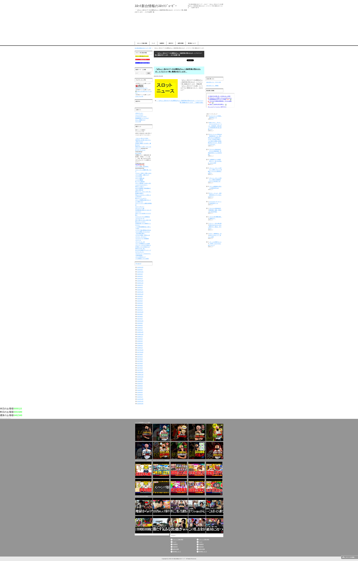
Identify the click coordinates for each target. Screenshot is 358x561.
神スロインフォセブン (140, 198)
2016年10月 (140, 376)
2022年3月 (140, 305)
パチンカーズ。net (140, 242)
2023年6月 (140, 287)
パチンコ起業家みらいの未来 (142, 243)
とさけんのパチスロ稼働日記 (142, 216)
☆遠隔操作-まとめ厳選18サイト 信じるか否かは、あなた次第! (215, 161)
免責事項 (162, 43)
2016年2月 (140, 394)
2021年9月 (140, 314)
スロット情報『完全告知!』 (142, 166)
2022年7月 (140, 298)
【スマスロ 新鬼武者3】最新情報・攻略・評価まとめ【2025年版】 (214, 210)
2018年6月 (140, 338)
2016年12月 (140, 372)
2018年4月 (140, 341)
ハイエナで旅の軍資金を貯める (143, 230)
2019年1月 (140, 330)
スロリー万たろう (139, 206)
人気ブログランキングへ (141, 88)
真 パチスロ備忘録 (140, 181)
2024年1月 (140, 278)
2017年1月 (140, 370)
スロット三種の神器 (142, 43)
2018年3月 (140, 343)
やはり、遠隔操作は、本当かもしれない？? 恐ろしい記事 (214, 235)
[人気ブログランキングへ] (139, 86)
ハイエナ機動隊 (139, 180)
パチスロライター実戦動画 (142, 238)
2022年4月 (140, 303)
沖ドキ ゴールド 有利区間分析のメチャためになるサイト (214, 195)
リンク (153, 43)
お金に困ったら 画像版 (212, 85)
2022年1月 (140, 309)
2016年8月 (140, 381)
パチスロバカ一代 (139, 218)
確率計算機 (180, 43)
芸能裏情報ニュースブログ (142, 118)
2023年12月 (140, 280)
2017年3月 (140, 365)
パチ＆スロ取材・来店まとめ (142, 235)
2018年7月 (140, 336)
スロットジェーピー (5, 418)
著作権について (192, 43)
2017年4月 (140, 363)
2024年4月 (140, 274)
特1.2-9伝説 (138, 153)
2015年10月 (140, 403)
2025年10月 (140, 267)
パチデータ (138, 240)
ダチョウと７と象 (139, 208)
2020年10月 (140, 321)
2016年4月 (140, 390)
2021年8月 (140, 316)
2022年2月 (140, 307)
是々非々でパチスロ (140, 150)
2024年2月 (140, 276)
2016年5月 (140, 388)
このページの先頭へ (350, 557)
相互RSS (171, 43)
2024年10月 (140, 271)
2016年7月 (140, 383)
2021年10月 (140, 312)
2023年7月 (140, 285)
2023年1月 (140, 289)
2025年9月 (140, 269)
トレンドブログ (139, 115)
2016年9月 (140, 379)
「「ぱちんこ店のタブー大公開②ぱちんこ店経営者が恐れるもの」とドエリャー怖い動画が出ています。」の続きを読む (179, 101)
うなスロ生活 (138, 176)
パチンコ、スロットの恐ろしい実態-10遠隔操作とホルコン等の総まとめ (214, 179)
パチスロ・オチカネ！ (140, 237)
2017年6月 (140, 359)
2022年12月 (140, 292)
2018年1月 (140, 347)
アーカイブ (138, 263)
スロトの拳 (138, 121)
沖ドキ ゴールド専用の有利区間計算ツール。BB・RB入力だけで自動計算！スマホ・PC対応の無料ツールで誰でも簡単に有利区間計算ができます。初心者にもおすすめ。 (215, 139)
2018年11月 (140, 334)
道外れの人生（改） (140, 248)
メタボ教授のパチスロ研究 (142, 258)
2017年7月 (140, 356)
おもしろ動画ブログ (140, 120)
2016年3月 (140, 392)
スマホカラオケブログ (140, 116)
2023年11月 (140, 283)
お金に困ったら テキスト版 (213, 82)
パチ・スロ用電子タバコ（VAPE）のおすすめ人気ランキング (214, 243)
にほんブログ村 (139, 96)
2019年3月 (140, 327)
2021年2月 (140, 318)
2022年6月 (140, 301)
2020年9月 (140, 323)
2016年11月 (140, 374)
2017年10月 (140, 352)
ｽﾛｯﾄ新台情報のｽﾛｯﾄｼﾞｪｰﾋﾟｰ (156, 6)
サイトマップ (354, 1)
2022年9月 (140, 296)
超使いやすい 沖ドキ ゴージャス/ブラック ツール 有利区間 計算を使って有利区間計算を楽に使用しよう (215, 126)
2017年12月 (140, 350)
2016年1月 (140, 397)
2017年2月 (140, 368)
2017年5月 (140, 361)
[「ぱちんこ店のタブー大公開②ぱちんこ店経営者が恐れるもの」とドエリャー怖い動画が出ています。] (166, 97)
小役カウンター (139, 113)
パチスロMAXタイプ (140, 257)
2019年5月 (140, 325)
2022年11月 (140, 294)
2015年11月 (140, 401)
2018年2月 (140, 345)
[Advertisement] (179, 28)
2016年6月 (140, 385)
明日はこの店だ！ (139, 186)
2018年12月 (140, 332)
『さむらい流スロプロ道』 (142, 138)
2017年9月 (140, 354)
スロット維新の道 (139, 178)
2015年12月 (140, 399)
